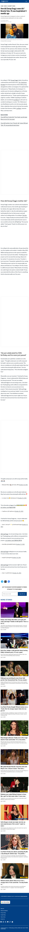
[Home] (4, 1)
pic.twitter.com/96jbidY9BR (8, 507)
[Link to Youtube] (7, 922)
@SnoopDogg (4, 534)
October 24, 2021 (23, 484)
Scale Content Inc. (24, 896)
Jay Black (18, 108)
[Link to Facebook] (1, 922)
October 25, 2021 (22, 498)
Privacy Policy (3, 912)
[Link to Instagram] (3, 922)
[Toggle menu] (27, 1)
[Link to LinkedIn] (12, 922)
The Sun (24, 215)
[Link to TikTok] (10, 922)
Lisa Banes (16, 99)
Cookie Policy (3, 914)
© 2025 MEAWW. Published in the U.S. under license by (11, 896)
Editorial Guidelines (4, 910)
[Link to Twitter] (5, 922)
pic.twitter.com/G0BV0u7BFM (13, 540)
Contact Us (3, 919)
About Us (2, 908)
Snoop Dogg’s (14, 80)
